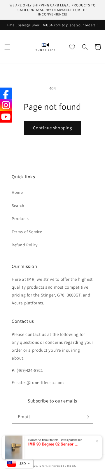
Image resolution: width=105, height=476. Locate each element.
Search (18, 205)
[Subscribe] (86, 417)
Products (20, 218)
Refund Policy (25, 244)
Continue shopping (52, 127)
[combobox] (19, 463)
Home (17, 192)
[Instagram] (6, 105)
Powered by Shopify (64, 465)
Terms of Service (27, 231)
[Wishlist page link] (72, 47)
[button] (7, 47)
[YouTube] (6, 117)
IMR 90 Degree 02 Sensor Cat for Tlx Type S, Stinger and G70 (54, 443)
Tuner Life (44, 465)
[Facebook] (6, 93)
